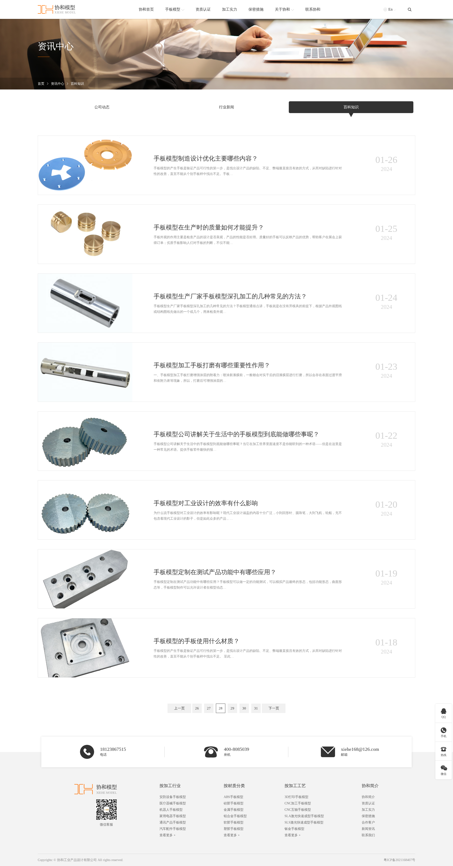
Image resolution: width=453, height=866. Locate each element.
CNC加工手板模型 (298, 803)
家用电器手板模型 (172, 816)
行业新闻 (226, 107)
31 (256, 708)
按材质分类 (234, 785)
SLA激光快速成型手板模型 (304, 816)
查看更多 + (167, 835)
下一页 (273, 708)
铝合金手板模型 (235, 816)
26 (197, 708)
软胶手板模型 (233, 822)
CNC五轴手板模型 (298, 809)
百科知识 (77, 83)
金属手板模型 (233, 809)
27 (209, 708)
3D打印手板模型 (296, 797)
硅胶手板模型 (233, 803)
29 (232, 708)
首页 (41, 83)
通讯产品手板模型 (172, 822)
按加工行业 (170, 785)
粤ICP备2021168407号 (399, 860)
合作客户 (368, 822)
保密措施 (368, 816)
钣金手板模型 (294, 829)
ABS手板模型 (233, 797)
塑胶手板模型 (233, 829)
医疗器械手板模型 (172, 803)
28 (220, 708)
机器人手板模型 (171, 809)
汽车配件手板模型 (172, 829)
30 (244, 708)
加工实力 (368, 809)
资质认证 (368, 803)
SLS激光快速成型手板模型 (304, 822)
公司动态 (101, 107)
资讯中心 (57, 83)
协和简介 (370, 785)
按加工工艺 (295, 785)
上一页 (179, 708)
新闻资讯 (368, 829)
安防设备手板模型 (172, 797)
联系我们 (368, 835)
